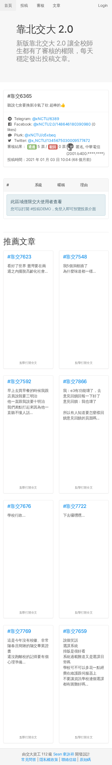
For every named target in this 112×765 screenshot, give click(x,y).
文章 (56, 5)
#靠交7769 (19, 631)
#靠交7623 (19, 257)
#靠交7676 (19, 506)
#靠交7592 (19, 381)
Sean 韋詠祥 (63, 754)
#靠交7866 (75, 381)
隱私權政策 (48, 759)
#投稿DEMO (40, 208)
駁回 (53, 147)
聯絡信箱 (68, 759)
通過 (31, 147)
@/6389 (45, 118)
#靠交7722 (74, 506)
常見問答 (28, 759)
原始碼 (85, 759)
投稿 (24, 5)
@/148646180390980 (62, 124)
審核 (40, 5)
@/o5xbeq (40, 135)
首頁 (8, 5)
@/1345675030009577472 (59, 140)
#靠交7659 (75, 631)
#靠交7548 (75, 257)
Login (103, 5)
